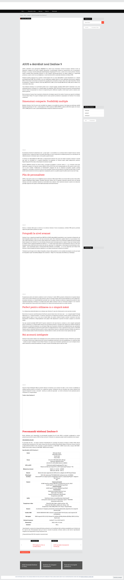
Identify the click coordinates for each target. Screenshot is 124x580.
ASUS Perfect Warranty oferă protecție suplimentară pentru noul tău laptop (97, 162)
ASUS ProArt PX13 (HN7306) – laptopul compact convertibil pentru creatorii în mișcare (93, 88)
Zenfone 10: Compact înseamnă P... (49, 565)
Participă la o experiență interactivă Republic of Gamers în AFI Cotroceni (96, 220)
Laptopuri (87, 113)
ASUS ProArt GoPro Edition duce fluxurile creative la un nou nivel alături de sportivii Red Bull (97, 127)
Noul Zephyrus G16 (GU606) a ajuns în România (97, 136)
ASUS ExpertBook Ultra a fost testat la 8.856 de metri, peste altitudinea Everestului (97, 152)
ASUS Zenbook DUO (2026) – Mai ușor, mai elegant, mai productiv (97, 171)
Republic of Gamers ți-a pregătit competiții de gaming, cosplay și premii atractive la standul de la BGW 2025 (97, 208)
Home (21, 15)
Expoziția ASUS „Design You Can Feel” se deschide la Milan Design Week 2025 (97, 239)
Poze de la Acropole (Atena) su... (70, 565)
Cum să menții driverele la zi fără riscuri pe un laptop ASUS (94, 61)
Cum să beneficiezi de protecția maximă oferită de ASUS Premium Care (94, 43)
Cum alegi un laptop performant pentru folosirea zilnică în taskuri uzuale (93, 50)
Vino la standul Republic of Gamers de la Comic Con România (97, 230)
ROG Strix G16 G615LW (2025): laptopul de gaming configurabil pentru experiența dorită (93, 74)
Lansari (28, 15)
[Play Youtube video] (51, 413)
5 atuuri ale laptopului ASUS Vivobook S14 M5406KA (93, 94)
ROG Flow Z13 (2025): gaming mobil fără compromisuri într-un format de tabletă (94, 81)
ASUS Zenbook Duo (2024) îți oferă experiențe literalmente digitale (94, 31)
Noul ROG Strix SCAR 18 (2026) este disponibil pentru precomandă (97, 143)
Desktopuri (87, 115)
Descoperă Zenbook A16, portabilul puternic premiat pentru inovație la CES (92, 68)
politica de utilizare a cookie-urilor (87, 576)
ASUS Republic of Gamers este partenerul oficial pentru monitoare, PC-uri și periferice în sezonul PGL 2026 (97, 195)
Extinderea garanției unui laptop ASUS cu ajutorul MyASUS (94, 56)
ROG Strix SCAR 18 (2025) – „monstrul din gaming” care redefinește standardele (92, 100)
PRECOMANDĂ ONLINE (28, 439)
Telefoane (28, 18)
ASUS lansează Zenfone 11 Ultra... (29, 565)
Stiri (25, 15)
